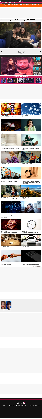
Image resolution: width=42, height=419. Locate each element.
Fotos (6, 2)
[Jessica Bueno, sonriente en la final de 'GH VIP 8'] (26, 80)
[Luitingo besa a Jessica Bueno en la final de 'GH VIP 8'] (31, 80)
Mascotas (32, 405)
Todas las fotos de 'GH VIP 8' (13, 2)
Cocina (17, 405)
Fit (8, 405)
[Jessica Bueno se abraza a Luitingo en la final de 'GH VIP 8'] (37, 80)
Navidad (39, 405)
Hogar (20, 405)
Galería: (21, 76)
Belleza (5, 405)
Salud (23, 405)
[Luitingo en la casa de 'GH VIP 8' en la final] (15, 80)
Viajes (36, 405)
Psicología (27, 405)
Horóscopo (21, 406)
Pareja (10, 405)
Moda (3, 405)
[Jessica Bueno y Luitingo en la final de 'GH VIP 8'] (20, 80)
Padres (14, 405)
